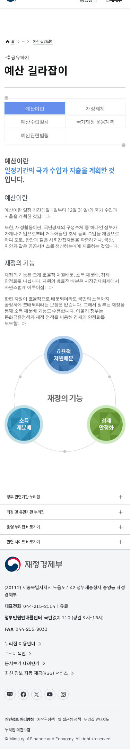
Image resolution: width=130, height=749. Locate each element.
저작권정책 (45, 719)
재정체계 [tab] (95, 108)
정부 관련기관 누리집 (23, 496)
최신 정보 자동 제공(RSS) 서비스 (36, 673)
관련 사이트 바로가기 (23, 542)
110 (66, 617)
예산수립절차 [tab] (35, 121)
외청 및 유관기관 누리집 (25, 512)
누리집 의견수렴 (17, 730)
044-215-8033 (31, 629)
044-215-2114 (39, 606)
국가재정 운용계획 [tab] (95, 121)
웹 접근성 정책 (69, 719)
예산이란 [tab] (34, 108)
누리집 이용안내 (20, 643)
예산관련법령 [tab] (35, 135)
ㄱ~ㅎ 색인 (15, 653)
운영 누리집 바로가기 (23, 527)
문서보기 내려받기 (22, 663)
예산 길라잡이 (43, 41)
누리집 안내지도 (96, 719)
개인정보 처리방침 (19, 719)
